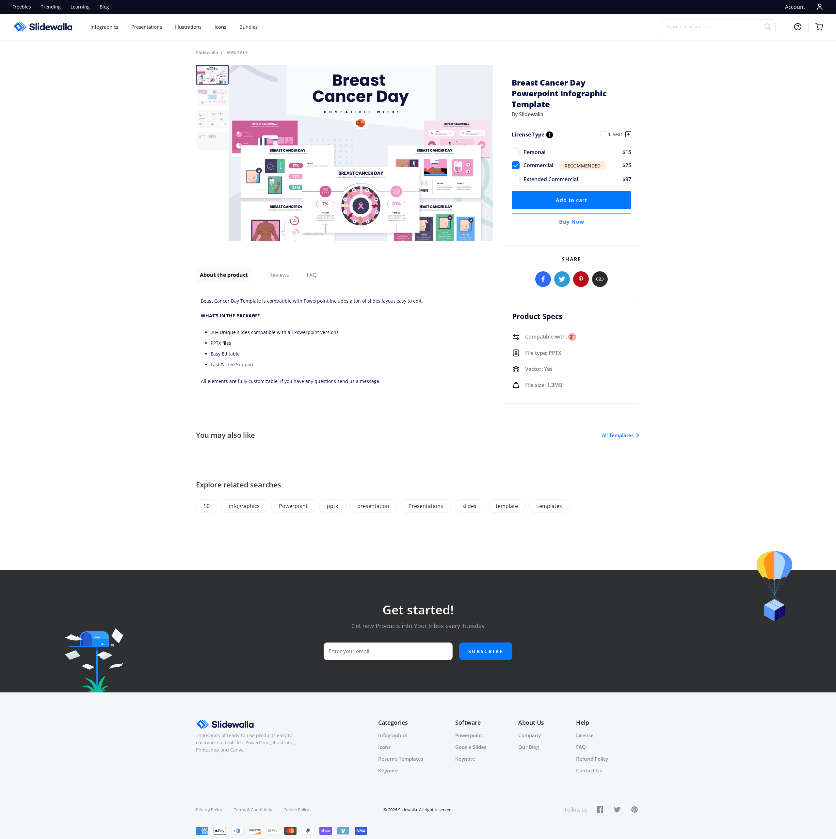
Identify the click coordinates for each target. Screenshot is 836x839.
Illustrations (188, 27)
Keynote (388, 770)
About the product (224, 274)
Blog (104, 7)
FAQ (311, 274)
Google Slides (470, 747)
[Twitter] (562, 279)
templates (549, 506)
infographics (244, 506)
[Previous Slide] (234, 153)
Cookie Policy (296, 810)
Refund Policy (592, 758)
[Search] (769, 26)
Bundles (248, 27)
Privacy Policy (209, 810)
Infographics (104, 27)
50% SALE (237, 52)
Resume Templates (400, 758)
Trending (51, 7)
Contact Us (589, 770)
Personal (577, 152)
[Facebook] (543, 279)
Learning (80, 7)
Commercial (577, 165)
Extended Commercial (577, 179)
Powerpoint (293, 506)
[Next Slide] (487, 153)
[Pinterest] (581, 279)
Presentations (146, 27)
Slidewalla (207, 52)
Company (529, 735)
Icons (220, 27)
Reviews (279, 274)
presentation (373, 506)
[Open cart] (815, 27)
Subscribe (485, 651)
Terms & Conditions (253, 810)
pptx (332, 506)
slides (469, 506)
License (585, 735)
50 (207, 506)
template (507, 506)
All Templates (618, 435)
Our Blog (528, 747)
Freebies (21, 7)
